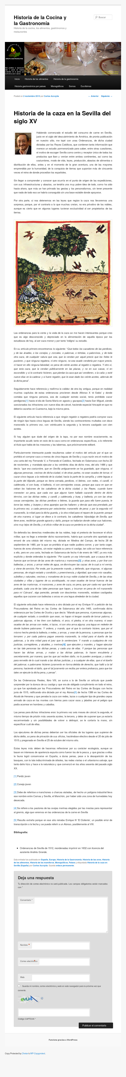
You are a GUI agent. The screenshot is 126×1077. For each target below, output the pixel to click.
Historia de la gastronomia (65, 78)
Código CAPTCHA (26, 1018)
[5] (75, 692)
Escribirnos (86, 86)
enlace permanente (65, 865)
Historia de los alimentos (36, 78)
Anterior (93, 96)
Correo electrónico (28, 961)
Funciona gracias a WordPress (63, 1039)
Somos (72, 86)
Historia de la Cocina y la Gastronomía (40, 20)
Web (22, 977)
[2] (83, 400)
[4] (15, 808)
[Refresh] (42, 997)
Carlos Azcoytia (51, 96)
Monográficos (57, 86)
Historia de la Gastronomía (69, 859)
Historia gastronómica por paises (30, 86)
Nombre (25, 945)
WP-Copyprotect (37, 1053)
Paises (72, 862)
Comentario (26, 899)
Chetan (25, 1053)
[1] (27, 400)
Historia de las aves (92, 859)
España (44, 859)
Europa (52, 859)
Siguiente (106, 96)
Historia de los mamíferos (42, 862)
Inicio (17, 78)
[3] (15, 792)
